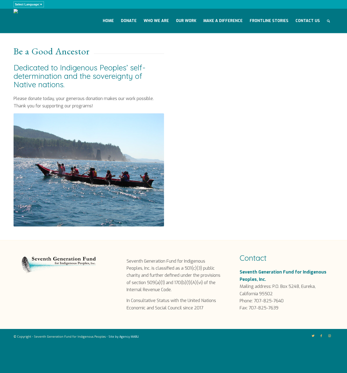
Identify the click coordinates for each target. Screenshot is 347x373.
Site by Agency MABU (123, 337)
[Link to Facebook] (321, 336)
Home (108, 20)
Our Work (186, 20)
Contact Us (307, 20)
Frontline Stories (269, 20)
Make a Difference (223, 20)
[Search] (328, 21)
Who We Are (156, 20)
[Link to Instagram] (329, 336)
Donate (129, 20)
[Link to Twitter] (313, 336)
